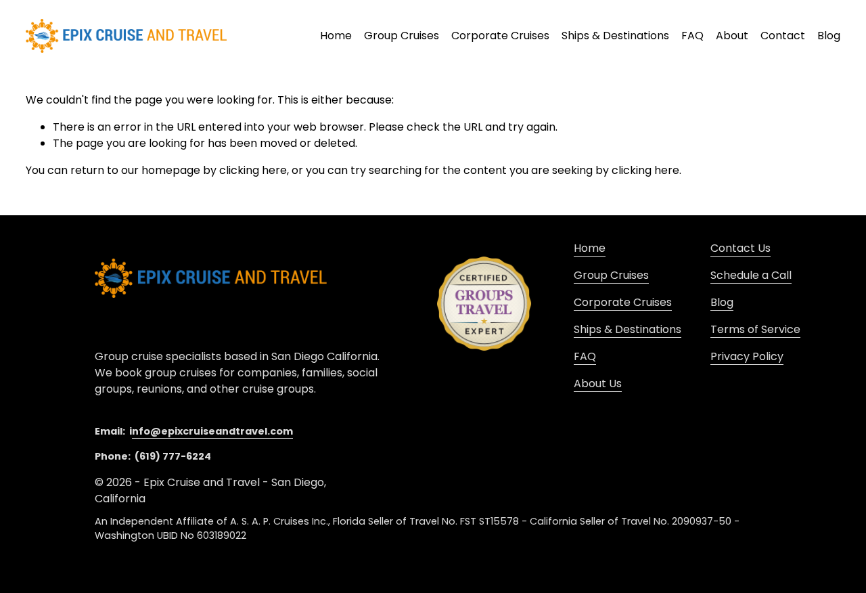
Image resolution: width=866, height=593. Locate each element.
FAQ (692, 35)
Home (336, 35)
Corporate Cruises (623, 302)
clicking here (253, 170)
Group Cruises (401, 35)
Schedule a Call (751, 275)
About (732, 35)
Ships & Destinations (615, 35)
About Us (598, 383)
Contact (782, 35)
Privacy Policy (746, 356)
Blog (828, 35)
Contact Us (740, 248)
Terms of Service (755, 329)
